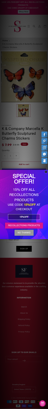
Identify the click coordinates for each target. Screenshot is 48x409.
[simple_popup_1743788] (42, 403)
